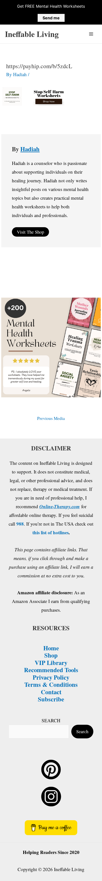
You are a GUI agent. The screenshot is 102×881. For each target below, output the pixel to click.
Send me (51, 17)
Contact (51, 691)
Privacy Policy (51, 677)
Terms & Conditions (51, 684)
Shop (51, 655)
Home (51, 647)
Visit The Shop (30, 232)
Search (82, 731)
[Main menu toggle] (91, 34)
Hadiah (30, 148)
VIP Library (51, 662)
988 (20, 523)
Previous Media (51, 418)
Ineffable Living (32, 34)
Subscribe (51, 698)
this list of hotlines (50, 532)
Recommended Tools (51, 669)
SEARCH (51, 720)
